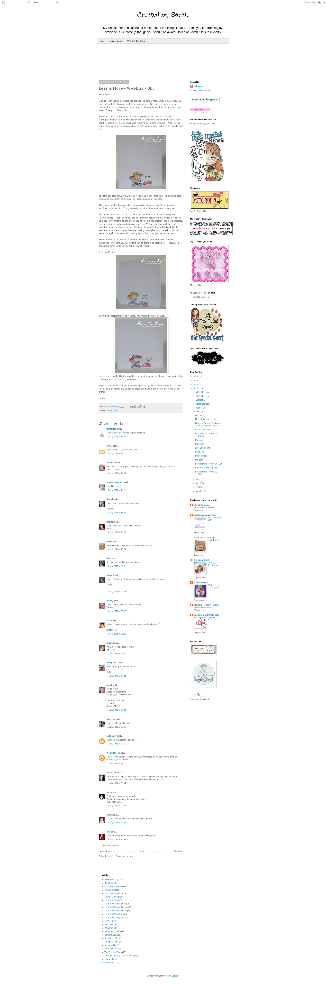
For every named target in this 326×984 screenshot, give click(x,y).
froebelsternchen (114, 482)
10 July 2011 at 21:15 (116, 611)
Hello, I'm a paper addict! (206, 419)
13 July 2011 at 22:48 (116, 822)
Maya (109, 792)
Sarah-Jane (112, 772)
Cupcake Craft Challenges (206, 615)
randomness (110, 962)
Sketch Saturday (202, 505)
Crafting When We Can (204, 515)
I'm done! (199, 444)
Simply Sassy (110, 935)
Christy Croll (110, 890)
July (198, 412)
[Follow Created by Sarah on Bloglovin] (205, 101)
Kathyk (109, 499)
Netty (109, 558)
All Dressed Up (111, 879)
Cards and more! (203, 429)
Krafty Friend (213, 540)
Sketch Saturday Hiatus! (204, 508)
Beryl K (110, 522)
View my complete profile (201, 90)
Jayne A (110, 575)
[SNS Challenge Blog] (207, 364)
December (201, 392)
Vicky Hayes (112, 753)
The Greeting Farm (113, 952)
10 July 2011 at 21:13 (116, 591)
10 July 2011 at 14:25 (116, 490)
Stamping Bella (111, 942)
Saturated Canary (112, 931)
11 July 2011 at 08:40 (116, 727)
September (201, 404)
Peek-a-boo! (201, 456)
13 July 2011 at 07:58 (116, 806)
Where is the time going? (206, 468)
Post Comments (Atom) (122, 856)
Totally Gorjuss (201, 582)
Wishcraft (111, 462)
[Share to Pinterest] (144, 406)
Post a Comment (110, 845)
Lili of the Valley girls (113, 917)
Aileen (109, 815)
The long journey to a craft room (119, 955)
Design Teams (115, 41)
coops (109, 620)
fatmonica (111, 429)
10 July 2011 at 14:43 (116, 513)
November (201, 396)
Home (102, 41)
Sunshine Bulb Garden (200, 699)
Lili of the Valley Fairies (115, 904)
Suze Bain (111, 736)
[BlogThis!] (134, 406)
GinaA (109, 541)
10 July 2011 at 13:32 (116, 437)
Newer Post (105, 851)
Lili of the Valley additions (116, 907)
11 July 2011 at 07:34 (116, 676)
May (198, 483)
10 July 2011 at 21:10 (116, 566)
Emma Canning (111, 897)
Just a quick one (202, 448)
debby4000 (111, 662)
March (199, 491)
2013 (195, 380)
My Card (110, 649)
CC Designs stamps (113, 886)
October (199, 400)
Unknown (198, 86)
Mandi (109, 685)
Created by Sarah (163, 15)
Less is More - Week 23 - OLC (209, 464)
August (199, 408)
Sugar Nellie (110, 945)
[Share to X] (138, 406)
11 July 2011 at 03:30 (116, 653)
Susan (109, 643)
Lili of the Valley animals (115, 911)
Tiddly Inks (109, 959)
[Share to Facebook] (141, 406)
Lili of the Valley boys (114, 914)
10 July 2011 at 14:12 (116, 473)
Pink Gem (108, 924)
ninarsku (110, 719)
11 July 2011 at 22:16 (116, 763)
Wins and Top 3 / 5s (136, 41)
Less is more (112, 411)
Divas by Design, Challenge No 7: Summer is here (208, 424)
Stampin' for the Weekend (206, 605)
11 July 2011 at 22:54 (116, 783)
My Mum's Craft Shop (204, 537)
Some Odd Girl (111, 938)
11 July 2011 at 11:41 (116, 744)
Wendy (109, 601)
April (198, 487)
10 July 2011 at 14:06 (116, 453)
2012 (195, 384)
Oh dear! (199, 460)
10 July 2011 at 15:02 (116, 532)
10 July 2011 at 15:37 (116, 549)
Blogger (175, 976)
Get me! (198, 415)
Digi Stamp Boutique (113, 893)
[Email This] (131, 406)
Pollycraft (108, 928)
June (198, 479)
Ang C (109, 446)
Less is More (130, 116)
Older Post (177, 851)
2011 (195, 388)
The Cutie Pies (111, 949)
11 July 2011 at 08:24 (116, 710)
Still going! (200, 452)
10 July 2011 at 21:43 (116, 634)
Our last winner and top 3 (204, 608)
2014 (195, 376)
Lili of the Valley (111, 900)
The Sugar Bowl (201, 560)
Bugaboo (108, 883)
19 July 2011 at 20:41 (116, 839)
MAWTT (108, 921)
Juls (108, 832)
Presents (199, 440)
